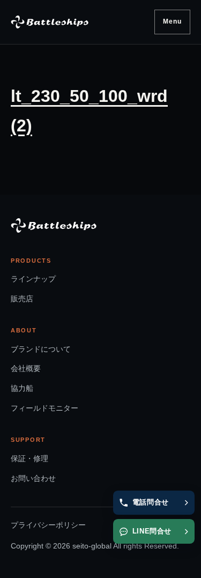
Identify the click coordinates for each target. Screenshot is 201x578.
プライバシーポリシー (48, 525)
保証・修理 (29, 458)
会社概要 (26, 368)
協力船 (22, 388)
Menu (172, 21)
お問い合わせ (33, 478)
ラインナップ (33, 279)
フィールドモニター (44, 408)
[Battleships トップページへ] (49, 22)
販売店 (22, 298)
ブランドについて (41, 349)
